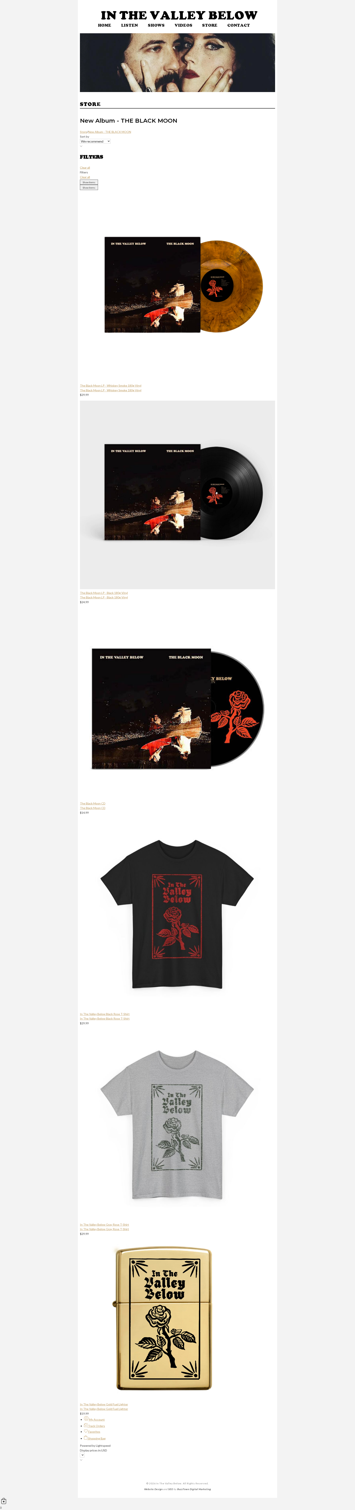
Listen (129, 25)
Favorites (94, 1431)
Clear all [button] (85, 167)
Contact (238, 25)
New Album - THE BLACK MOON (109, 132)
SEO (170, 1489)
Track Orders (96, 1426)
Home (104, 25)
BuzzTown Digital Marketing (194, 1489)
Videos (183, 25)
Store (210, 25)
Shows (156, 25)
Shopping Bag (96, 1438)
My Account (97, 1419)
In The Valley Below (179, 15)
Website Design (153, 1489)
